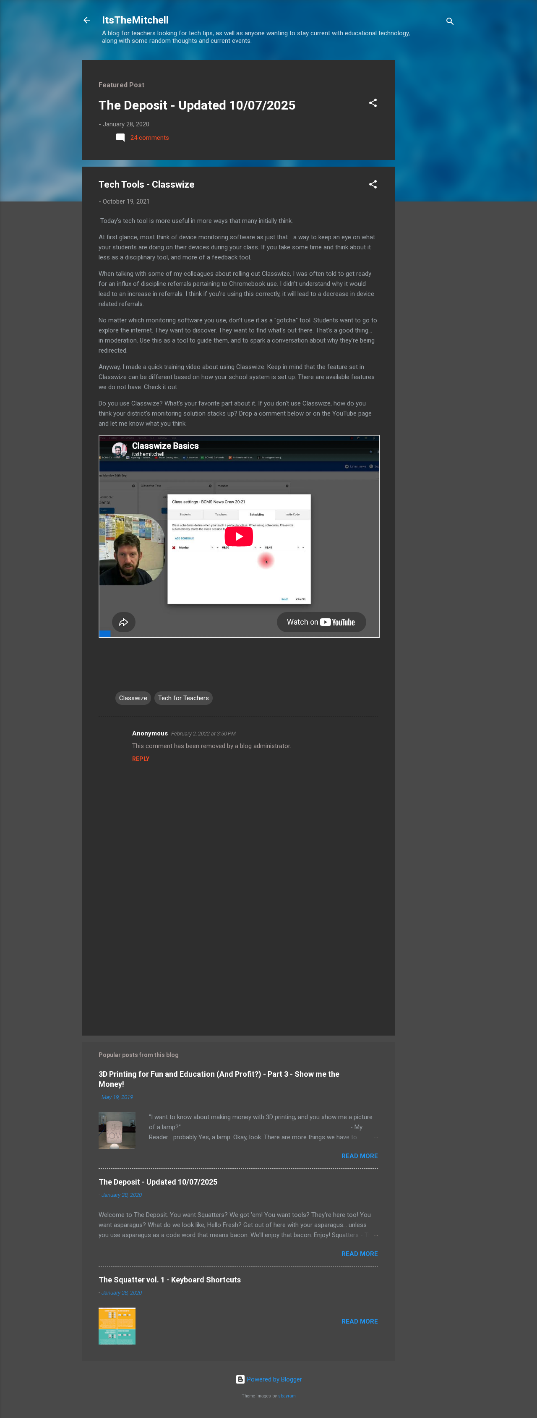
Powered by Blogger (273, 1379)
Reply (140, 759)
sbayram (287, 1396)
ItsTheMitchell (135, 20)
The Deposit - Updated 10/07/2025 (197, 105)
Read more (359, 1156)
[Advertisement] (428, 186)
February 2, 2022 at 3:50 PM (203, 733)
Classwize (133, 698)
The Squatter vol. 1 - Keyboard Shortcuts (170, 1279)
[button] (373, 104)
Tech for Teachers (183, 698)
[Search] (450, 23)
